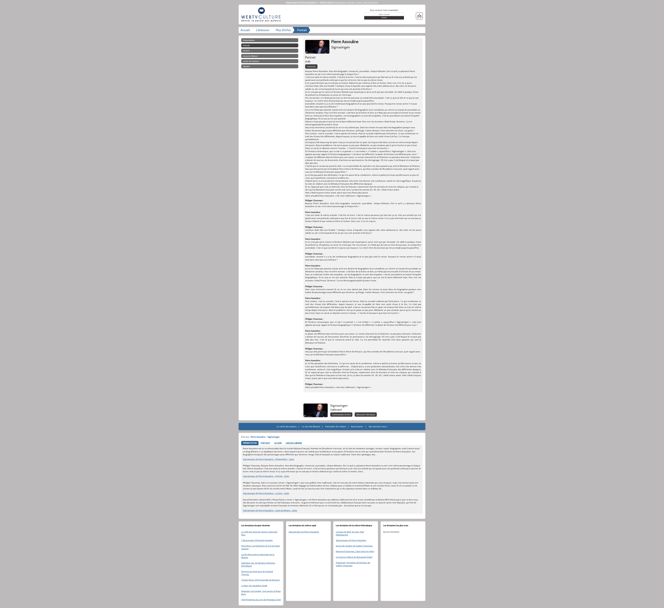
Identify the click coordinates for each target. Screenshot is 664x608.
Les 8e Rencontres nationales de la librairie (257, 556)
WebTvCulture (326, 2)
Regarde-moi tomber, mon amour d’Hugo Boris (261, 592)
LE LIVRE (278, 443)
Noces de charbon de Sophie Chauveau (354, 546)
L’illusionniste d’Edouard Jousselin (257, 540)
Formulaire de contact (335, 426)
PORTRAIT (265, 443)
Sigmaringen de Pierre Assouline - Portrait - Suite (266, 476)
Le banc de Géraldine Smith (254, 585)
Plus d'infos (283, 30)
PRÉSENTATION (250, 443)
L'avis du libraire (370, 2)
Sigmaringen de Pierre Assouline (301, 2)
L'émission (262, 30)
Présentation (340, 2)
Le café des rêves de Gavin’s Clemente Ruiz (259, 533)
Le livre (358, 2)
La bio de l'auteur (251, 61)
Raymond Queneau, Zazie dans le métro (355, 551)
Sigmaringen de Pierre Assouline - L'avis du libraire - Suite (270, 510)
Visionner (311, 66)
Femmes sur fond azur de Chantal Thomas (257, 573)
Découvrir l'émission (365, 414)
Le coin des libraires (311, 426)
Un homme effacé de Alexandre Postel (354, 557)
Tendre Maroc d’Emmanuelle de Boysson (260, 580)
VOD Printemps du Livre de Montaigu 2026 (261, 599)
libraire (246, 66)
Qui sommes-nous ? (378, 426)
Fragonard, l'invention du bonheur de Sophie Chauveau (353, 564)
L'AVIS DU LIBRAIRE (294, 443)
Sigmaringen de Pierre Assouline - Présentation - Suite (268, 459)
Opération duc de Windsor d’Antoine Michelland (258, 564)
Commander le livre (341, 414)
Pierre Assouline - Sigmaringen (265, 437)
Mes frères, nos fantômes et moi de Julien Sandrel (260, 547)
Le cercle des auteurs (287, 426)
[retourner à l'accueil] (262, 14)
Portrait (350, 2)
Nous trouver (357, 426)
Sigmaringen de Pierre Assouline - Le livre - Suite (266, 493)
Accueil (245, 30)
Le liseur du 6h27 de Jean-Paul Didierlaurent (350, 533)
